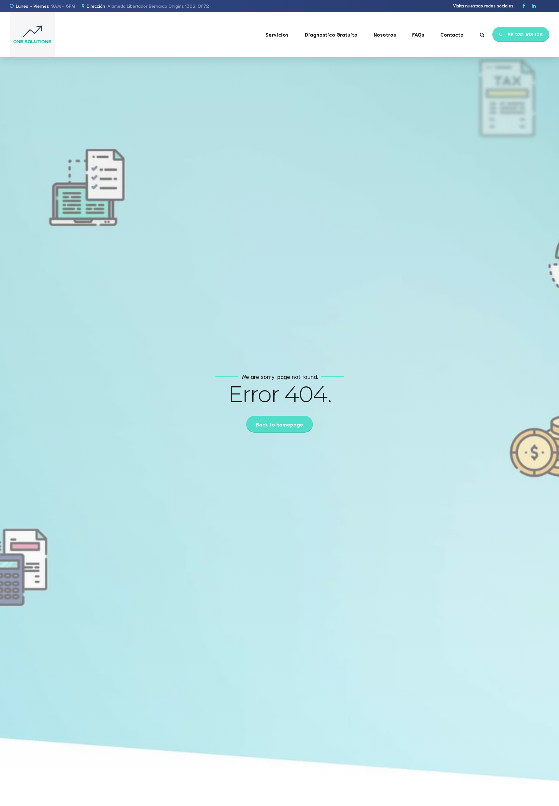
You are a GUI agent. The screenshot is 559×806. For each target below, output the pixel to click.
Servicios (277, 34)
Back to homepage (279, 424)
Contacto (452, 34)
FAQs (418, 34)
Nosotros (385, 34)
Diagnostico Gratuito (331, 34)
